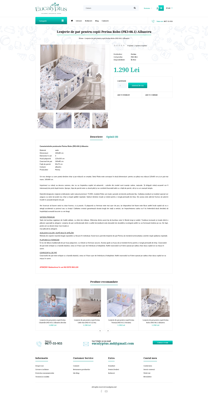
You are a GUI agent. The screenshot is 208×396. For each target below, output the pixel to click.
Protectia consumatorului (44, 373)
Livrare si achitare (42, 369)
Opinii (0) (112, 136)
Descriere (96, 136)
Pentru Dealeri (113, 369)
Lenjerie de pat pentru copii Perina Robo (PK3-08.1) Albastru (107, 38)
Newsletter (147, 377)
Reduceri (111, 373)
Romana (147, 8)
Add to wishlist (123, 95)
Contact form (162, 343)
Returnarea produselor (81, 369)
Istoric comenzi (149, 369)
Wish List (146, 373)
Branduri (111, 366)
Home (81, 38)
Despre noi (39, 366)
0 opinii (130, 45)
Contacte (76, 366)
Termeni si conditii (42, 377)
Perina (133, 54)
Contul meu (147, 366)
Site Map (76, 373)
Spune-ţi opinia (141, 45)
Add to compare (151, 95)
